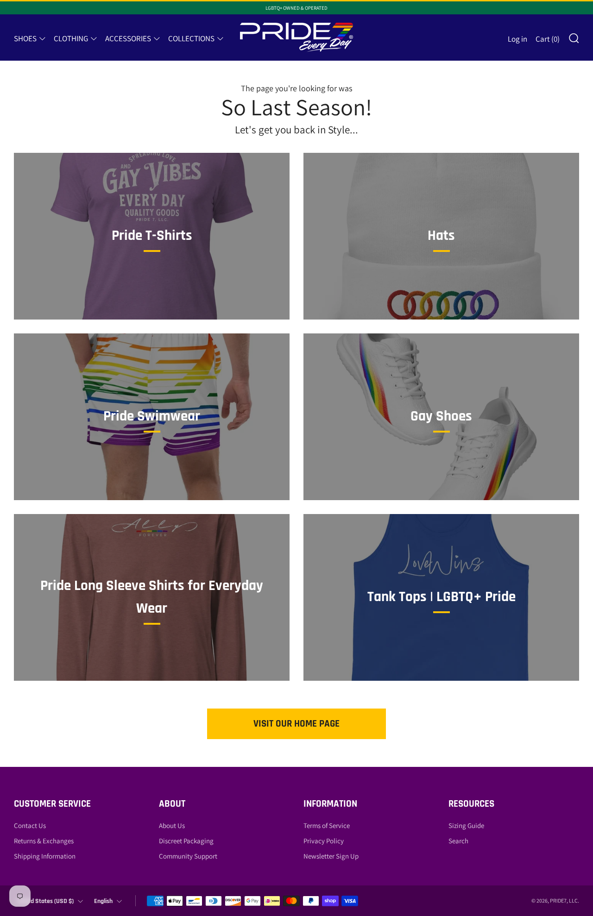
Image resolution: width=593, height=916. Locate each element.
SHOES (25, 38)
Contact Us (30, 825)
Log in (517, 39)
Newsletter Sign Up (331, 856)
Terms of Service (326, 825)
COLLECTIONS (191, 38)
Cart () (548, 39)
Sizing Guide (466, 825)
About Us (172, 825)
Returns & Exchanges (44, 840)
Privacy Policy (323, 840)
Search (458, 840)
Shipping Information (45, 856)
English (103, 901)
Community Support (188, 856)
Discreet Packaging (186, 840)
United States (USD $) (45, 901)
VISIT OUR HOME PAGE (296, 723)
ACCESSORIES (128, 38)
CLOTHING (71, 38)
